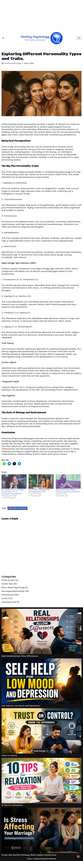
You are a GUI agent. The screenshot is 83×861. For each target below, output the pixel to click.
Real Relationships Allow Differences (20, 656)
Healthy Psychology (12, 63)
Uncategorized (9, 602)
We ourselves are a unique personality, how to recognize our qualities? (13, 492)
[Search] (3, 38)
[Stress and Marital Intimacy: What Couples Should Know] (41, 831)
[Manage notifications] (78, 856)
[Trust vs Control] (41, 731)
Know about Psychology (17, 508)
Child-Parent (8, 580)
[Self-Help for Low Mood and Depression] (41, 681)
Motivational (8, 595)
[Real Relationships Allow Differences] (41, 632)
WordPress (51, 859)
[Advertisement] (41, 15)
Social (5, 598)
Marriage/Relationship (13, 591)
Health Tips (7, 584)
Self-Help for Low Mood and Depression (21, 706)
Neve (29, 859)
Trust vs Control (9, 756)
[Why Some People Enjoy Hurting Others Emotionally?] (68, 481)
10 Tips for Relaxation (12, 805)
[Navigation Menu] (79, 38)
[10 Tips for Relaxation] (41, 781)
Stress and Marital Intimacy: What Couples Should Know (29, 855)
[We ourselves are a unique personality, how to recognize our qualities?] (14, 481)
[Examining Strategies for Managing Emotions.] (41, 481)
